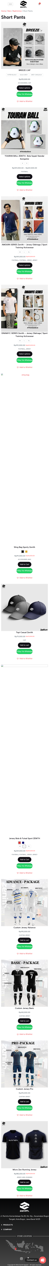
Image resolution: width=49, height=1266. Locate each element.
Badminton (17, 11)
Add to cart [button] (24, 645)
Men (9, 11)
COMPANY (7, 1229)
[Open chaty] (42, 1260)
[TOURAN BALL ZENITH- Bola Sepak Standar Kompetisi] (24, 131)
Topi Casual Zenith (24, 632)
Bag (29, 559)
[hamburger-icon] (10, 4)
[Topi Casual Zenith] (24, 607)
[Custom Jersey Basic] (24, 983)
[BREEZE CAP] (24, 45)
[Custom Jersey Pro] (24, 1064)
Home (3, 11)
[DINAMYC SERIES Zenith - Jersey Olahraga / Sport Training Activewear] (24, 308)
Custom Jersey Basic (24, 1008)
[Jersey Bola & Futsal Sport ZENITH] (24, 751)
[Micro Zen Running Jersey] (24, 1144)
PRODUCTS (8, 1225)
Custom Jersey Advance (25, 927)
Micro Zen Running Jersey (24, 1169)
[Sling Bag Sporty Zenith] (24, 459)
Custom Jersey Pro (24, 1089)
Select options (24, 88)
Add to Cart (24, 564)
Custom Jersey (24, 935)
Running (29, 1177)
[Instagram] (21, 1259)
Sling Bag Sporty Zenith (24, 547)
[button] (24, 101)
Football (24, 171)
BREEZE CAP (24, 70)
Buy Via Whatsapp (25, 94)
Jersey (29, 260)
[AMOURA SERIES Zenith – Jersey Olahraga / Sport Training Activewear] (24, 219)
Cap (29, 83)
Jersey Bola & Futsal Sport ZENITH (24, 838)
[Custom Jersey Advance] (24, 902)
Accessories (22, 83)
